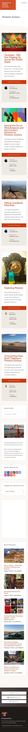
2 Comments (12, 323)
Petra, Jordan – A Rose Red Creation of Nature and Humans (13, 567)
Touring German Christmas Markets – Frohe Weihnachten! (13, 617)
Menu (25, 3)
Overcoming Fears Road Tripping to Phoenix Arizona (13, 358)
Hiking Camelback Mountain (13, 204)
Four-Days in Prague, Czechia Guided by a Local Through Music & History (13, 644)
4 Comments (12, 396)
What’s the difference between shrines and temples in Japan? (11, 669)
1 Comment (12, 170)
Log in (21, 725)
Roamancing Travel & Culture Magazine (6, 5)
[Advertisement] (14, 520)
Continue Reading (17, 82)
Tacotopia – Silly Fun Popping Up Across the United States (13, 58)
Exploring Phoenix (13, 288)
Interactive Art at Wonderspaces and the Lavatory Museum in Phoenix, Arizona (13, 130)
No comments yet (14, 98)
